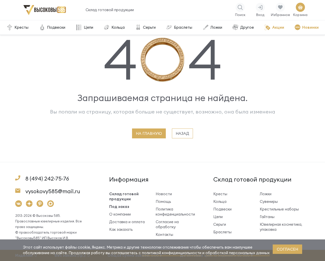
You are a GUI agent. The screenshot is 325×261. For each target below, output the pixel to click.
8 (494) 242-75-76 (47, 178)
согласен (287, 249)
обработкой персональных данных (237, 252)
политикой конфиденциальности (171, 252)
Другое (247, 27)
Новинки (310, 27)
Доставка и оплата (127, 221)
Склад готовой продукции (110, 9)
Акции (278, 27)
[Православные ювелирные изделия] (44, 12)
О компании (120, 214)
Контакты (164, 234)
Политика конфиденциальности (175, 212)
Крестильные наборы (279, 209)
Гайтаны (267, 216)
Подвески (56, 27)
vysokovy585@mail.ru (52, 191)
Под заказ (119, 206)
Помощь (163, 201)
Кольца (118, 27)
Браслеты (183, 27)
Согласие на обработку (167, 224)
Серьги (149, 27)
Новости (164, 193)
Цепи (88, 27)
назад (182, 133)
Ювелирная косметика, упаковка (281, 227)
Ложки (216, 27)
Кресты (21, 27)
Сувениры (269, 201)
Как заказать (121, 229)
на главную (149, 133)
